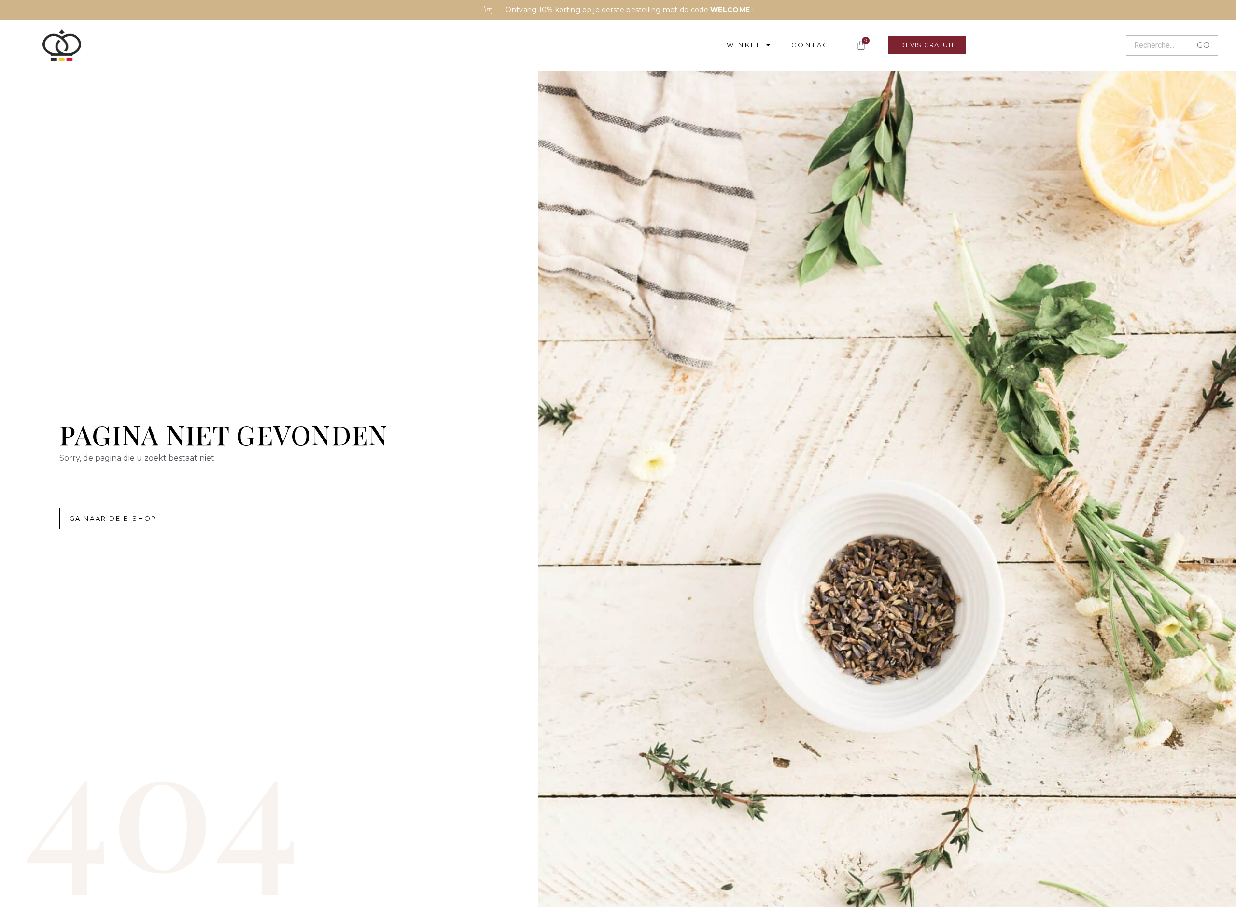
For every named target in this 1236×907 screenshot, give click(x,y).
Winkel (744, 45)
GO (1203, 45)
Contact (813, 45)
